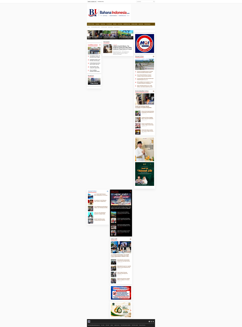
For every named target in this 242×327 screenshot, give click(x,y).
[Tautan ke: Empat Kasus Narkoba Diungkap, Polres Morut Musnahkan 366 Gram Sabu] (113, 226)
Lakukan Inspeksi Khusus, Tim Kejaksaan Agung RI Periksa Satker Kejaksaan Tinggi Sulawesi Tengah (122, 47)
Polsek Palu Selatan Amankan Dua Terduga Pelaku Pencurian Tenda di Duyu (147, 130)
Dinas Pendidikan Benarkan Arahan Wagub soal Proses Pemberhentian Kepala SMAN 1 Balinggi (94, 71)
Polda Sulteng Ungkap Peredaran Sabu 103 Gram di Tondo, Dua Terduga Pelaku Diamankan (123, 231)
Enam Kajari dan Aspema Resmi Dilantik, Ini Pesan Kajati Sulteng (123, 260)
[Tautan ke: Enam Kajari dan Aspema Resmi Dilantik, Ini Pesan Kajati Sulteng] (113, 261)
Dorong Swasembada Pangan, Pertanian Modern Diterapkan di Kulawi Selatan (145, 72)
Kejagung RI (115, 44)
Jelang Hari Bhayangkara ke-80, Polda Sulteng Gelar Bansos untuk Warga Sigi (144, 86)
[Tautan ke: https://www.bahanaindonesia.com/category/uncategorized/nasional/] (107, 191)
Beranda (102, 325)
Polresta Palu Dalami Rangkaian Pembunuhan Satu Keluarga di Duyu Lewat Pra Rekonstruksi (94, 37)
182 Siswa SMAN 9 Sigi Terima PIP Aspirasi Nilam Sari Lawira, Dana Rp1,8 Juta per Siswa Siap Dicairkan (95, 67)
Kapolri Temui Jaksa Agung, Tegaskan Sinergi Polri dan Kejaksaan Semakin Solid (99, 219)
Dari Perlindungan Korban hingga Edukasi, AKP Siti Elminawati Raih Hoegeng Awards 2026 (101, 207)
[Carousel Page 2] (92, 83)
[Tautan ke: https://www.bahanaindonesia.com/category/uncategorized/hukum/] (130, 191)
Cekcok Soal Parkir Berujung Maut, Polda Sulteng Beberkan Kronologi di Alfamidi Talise (121, 207)
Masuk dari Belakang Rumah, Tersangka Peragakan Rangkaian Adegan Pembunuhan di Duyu (143, 107)
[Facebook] (149, 321)
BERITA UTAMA (115, 50)
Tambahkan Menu (101, 1)
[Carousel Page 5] (97, 83)
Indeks (111, 325)
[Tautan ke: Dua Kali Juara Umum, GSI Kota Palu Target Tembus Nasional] (94, 50)
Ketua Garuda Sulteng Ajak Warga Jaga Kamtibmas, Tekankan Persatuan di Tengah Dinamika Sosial (94, 81)
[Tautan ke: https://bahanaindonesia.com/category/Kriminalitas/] (153, 91)
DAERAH (119, 50)
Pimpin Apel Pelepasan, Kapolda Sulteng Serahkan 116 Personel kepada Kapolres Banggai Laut (123, 279)
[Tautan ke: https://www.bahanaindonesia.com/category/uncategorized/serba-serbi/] (130, 239)
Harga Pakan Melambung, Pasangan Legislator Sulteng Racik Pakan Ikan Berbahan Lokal (144, 75)
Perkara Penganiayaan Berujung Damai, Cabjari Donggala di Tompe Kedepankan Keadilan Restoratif (124, 219)
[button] (154, 2)
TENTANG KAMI (135, 325)
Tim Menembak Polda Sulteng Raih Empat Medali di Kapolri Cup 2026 (145, 79)
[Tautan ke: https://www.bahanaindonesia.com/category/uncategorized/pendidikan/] (100, 45)
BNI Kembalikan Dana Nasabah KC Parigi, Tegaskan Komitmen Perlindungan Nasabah (145, 82)
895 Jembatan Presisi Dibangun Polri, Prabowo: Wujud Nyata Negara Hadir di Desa (100, 201)
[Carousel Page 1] (91, 83)
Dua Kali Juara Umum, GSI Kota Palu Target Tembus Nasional (95, 56)
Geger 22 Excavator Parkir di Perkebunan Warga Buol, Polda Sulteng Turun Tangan (109, 37)
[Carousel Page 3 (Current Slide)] (94, 83)
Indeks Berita (116, 325)
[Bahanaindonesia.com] (109, 12)
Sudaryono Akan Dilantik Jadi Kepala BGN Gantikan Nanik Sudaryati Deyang (99, 213)
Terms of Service (142, 325)
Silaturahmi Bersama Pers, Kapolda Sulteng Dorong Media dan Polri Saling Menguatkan (124, 267)
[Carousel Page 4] (95, 83)
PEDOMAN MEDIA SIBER (125, 325)
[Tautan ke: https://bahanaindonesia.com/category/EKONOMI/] (153, 56)
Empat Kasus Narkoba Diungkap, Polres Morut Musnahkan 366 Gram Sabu (124, 225)
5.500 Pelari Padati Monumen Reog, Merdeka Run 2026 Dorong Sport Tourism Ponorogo (100, 194)
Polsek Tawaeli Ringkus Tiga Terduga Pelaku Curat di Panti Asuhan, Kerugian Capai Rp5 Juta (147, 124)
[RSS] (153, 321)
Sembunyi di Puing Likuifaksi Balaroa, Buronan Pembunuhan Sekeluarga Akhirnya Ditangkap (125, 37)
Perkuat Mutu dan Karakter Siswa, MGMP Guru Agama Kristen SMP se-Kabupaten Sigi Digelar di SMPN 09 (95, 64)
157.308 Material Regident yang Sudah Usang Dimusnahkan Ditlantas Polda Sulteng (120, 255)
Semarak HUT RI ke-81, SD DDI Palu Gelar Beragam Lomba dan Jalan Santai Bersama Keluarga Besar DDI (95, 60)
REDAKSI (107, 325)
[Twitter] (151, 321)
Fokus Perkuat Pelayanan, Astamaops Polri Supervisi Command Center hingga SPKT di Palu (124, 273)
